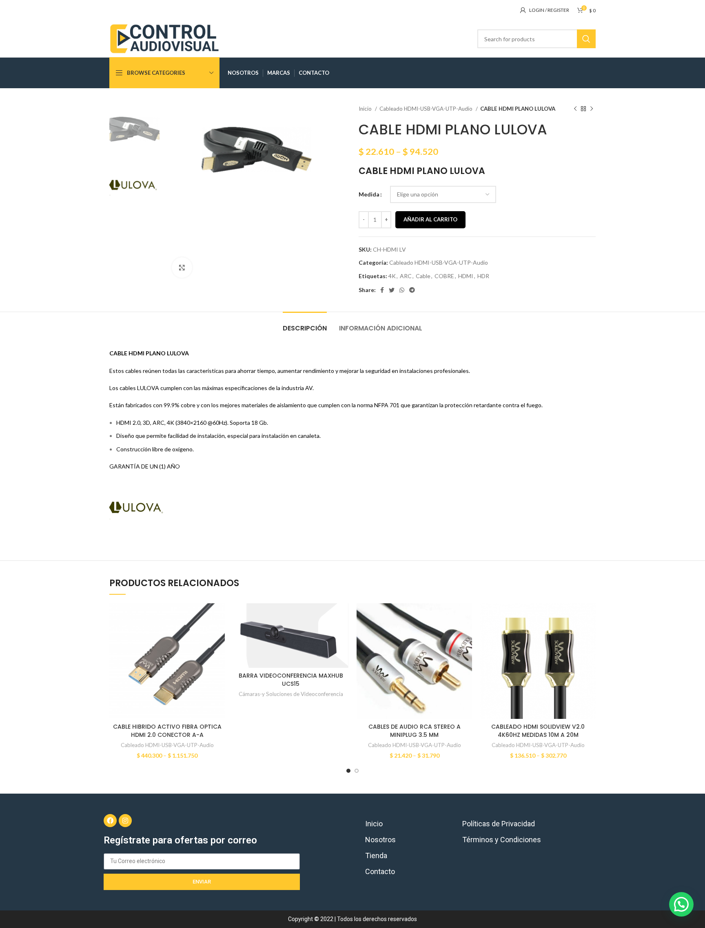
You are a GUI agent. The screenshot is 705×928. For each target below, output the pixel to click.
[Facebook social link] (382, 290)
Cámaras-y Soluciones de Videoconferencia (291, 694)
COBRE (444, 275)
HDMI (465, 275)
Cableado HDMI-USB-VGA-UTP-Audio (426, 108)
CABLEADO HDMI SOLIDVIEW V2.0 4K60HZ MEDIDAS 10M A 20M (538, 731)
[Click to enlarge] (182, 267)
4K (392, 275)
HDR (483, 275)
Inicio (366, 108)
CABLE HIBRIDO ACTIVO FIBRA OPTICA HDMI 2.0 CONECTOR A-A (167, 731)
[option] (134, 129)
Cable (423, 275)
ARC (406, 275)
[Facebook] (110, 820)
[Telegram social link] (412, 290)
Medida (369, 194)
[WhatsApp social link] (402, 290)
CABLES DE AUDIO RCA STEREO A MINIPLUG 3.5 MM (414, 731)
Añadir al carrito (430, 219)
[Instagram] (125, 820)
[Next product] (592, 109)
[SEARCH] (586, 38)
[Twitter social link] (391, 290)
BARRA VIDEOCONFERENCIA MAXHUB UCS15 (291, 679)
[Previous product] (575, 109)
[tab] (305, 324)
